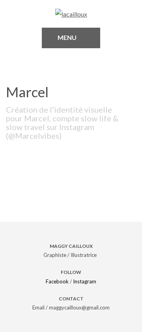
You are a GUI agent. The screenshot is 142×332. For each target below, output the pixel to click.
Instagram (84, 281)
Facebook (57, 281)
